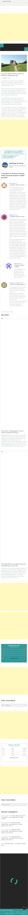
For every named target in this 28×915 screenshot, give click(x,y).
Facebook (2, 4)
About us (24, 911)
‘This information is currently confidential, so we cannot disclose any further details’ (14, 152)
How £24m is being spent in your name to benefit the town (12, 431)
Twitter (6, 4)
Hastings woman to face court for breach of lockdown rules (10, 157)
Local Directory (22, 913)
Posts (11, 911)
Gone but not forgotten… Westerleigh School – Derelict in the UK (12, 824)
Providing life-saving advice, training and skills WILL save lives (13, 565)
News (17, 911)
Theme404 (9, 910)
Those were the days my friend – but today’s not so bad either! (13, 817)
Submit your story (10, 913)
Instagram (9, 4)
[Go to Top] (24, 908)
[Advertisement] (14, 27)
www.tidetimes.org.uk (14, 658)
